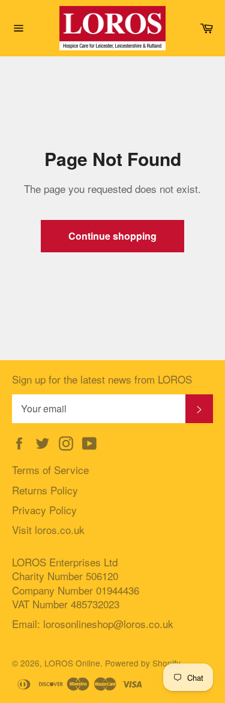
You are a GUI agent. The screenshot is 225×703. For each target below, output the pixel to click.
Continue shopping (112, 236)
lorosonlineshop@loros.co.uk (108, 623)
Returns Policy (45, 489)
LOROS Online (72, 663)
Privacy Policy (44, 509)
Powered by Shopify (143, 663)
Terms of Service (50, 469)
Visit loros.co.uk (48, 529)
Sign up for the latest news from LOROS (102, 379)
